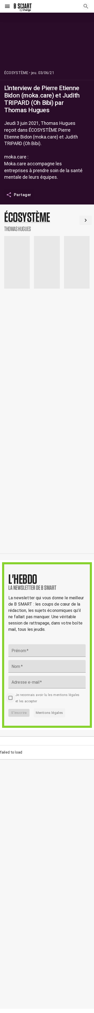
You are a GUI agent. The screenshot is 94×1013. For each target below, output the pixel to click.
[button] (47, 221)
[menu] (7, 6)
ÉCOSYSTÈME (16, 73)
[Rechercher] (86, 6)
